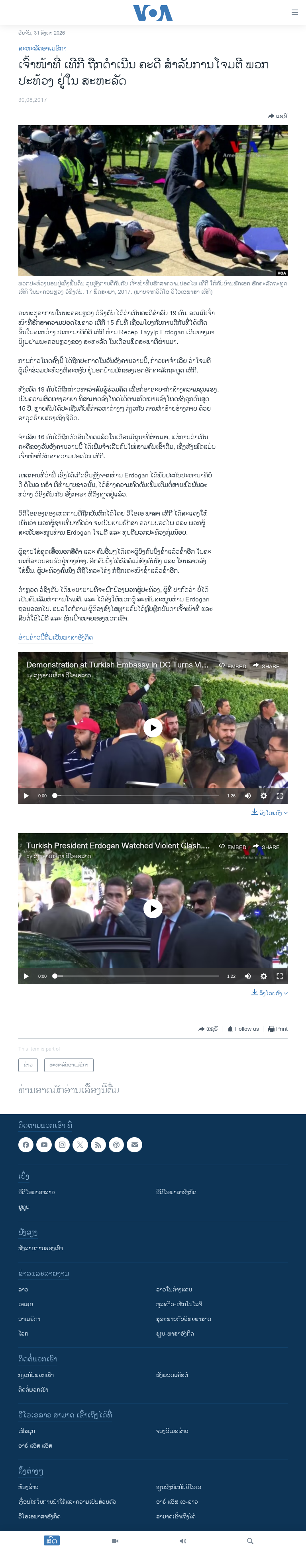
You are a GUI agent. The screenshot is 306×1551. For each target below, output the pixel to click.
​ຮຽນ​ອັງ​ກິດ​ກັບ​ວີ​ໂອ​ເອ (178, 1487)
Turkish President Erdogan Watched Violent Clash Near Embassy (140, 846)
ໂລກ (23, 1334)
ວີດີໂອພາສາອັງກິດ (176, 1192)
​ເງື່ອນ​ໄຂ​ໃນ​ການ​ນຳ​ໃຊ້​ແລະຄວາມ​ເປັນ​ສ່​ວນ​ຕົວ (67, 1502)
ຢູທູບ (23, 1207)
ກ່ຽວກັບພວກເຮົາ (36, 1375)
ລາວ (23, 1289)
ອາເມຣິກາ (29, 1319)
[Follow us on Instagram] (62, 1144)
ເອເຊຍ (25, 1304)
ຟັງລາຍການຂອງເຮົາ (40, 1248)
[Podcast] (116, 1144)
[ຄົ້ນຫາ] (250, 1541)
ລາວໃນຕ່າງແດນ (174, 1289)
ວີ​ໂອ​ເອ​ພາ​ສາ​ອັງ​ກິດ (39, 1516)
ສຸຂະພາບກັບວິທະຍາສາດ (183, 1319)
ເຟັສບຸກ (26, 1431)
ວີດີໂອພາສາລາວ (36, 1192)
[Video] (115, 1541)
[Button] (278, 116)
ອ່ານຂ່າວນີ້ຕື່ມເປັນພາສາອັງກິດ (55, 637)
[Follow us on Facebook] (25, 1144)
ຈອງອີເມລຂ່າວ (172, 1431)
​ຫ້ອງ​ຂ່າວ (28, 1487)
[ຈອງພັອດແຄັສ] (134, 1144)
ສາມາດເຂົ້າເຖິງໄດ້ (176, 1516)
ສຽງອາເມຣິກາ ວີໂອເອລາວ (62, 675)
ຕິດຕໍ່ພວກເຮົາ (33, 1390)
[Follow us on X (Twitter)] (80, 1144)
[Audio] (183, 1541)
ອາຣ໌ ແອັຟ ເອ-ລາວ (177, 1502)
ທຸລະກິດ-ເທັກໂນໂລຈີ (179, 1304)
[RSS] (98, 1144)
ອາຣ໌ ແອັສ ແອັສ (35, 1446)
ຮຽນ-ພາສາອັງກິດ (175, 1334)
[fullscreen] (280, 796)
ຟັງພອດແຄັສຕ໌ (172, 1375)
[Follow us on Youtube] (43, 1144)
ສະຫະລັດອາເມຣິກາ (42, 48)
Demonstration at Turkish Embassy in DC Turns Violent (122, 665)
